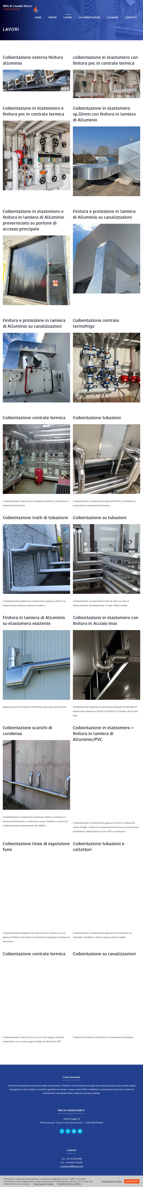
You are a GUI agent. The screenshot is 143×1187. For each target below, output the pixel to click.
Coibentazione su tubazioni (99, 517)
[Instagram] (67, 1131)
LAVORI (68, 17)
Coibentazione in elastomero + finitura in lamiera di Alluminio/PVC (103, 733)
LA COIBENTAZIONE (89, 17)
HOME (38, 17)
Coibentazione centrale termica (34, 417)
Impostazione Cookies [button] (44, 1184)
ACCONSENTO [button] (132, 1181)
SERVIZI (52, 17)
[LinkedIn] (74, 1131)
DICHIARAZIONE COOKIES (69, 1184)
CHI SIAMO (112, 17)
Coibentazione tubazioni (97, 417)
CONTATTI (131, 17)
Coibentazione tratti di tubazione (35, 517)
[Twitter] (80, 1131)
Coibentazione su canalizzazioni (104, 953)
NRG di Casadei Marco (17, 6)
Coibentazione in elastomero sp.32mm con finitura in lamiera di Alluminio (104, 113)
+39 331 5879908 (74, 1158)
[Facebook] (61, 1131)
